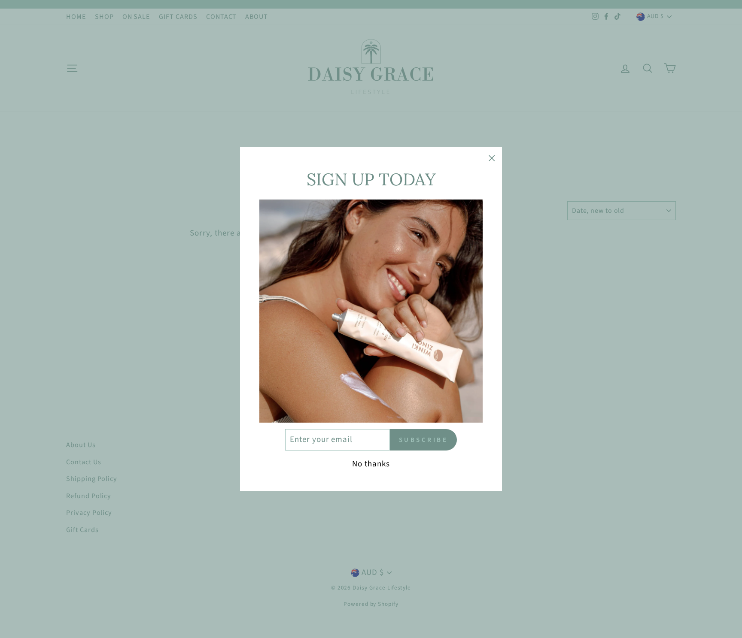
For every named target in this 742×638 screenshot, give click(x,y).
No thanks (371, 464)
